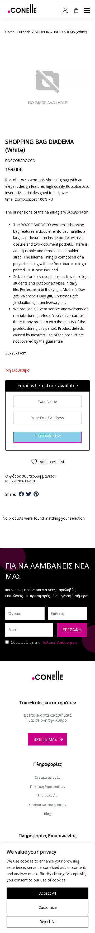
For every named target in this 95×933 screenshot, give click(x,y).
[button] (21, 494)
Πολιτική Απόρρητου (59, 642)
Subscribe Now (47, 435)
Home (10, 31)
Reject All (47, 921)
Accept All (47, 893)
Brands (25, 31)
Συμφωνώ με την (44, 642)
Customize (48, 907)
